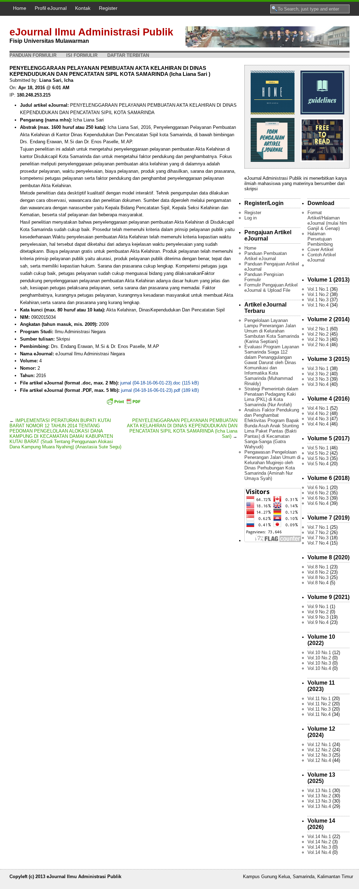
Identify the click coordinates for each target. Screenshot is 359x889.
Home (19, 8)
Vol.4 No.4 (317, 424)
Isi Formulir (81, 55)
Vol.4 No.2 (317, 413)
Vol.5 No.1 (317, 447)
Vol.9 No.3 (317, 617)
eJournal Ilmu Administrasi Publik (91, 32)
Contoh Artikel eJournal (321, 257)
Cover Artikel (320, 249)
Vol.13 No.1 (319, 790)
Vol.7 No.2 (317, 532)
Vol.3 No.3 (317, 379)
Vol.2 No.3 (317, 339)
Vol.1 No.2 (317, 294)
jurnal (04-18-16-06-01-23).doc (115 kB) (159, 383)
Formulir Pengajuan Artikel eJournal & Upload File (271, 287)
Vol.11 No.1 (319, 698)
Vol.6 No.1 (317, 487)
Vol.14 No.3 (319, 847)
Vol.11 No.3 (319, 709)
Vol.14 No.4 (319, 852)
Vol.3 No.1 (317, 368)
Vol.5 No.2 (317, 453)
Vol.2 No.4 (317, 344)
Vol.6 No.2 (317, 492)
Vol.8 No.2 (317, 572)
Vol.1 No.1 (317, 289)
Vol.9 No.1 (317, 606)
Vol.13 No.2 (319, 795)
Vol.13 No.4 (319, 806)
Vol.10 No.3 (319, 663)
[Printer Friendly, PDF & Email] (123, 401)
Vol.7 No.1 (317, 527)
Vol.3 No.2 (317, 373)
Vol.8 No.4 (317, 582)
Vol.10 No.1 (319, 652)
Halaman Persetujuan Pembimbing (320, 239)
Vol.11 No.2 (319, 703)
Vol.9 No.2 (317, 611)
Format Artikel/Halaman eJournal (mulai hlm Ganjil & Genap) (327, 220)
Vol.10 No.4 (319, 668)
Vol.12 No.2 (319, 749)
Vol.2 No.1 (317, 328)
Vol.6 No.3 (317, 498)
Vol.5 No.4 (317, 463)
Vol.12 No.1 (319, 744)
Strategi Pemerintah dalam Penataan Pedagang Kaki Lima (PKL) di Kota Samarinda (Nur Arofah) (271, 396)
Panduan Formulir (32, 55)
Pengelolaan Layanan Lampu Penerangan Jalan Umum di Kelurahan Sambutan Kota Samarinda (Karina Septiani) (271, 331)
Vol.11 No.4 (319, 714)
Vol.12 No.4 (319, 760)
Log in (250, 217)
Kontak (82, 8)
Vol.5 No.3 (317, 458)
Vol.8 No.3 (317, 577)
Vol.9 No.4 (317, 622)
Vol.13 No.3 (319, 801)
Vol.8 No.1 (317, 566)
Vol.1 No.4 (317, 305)
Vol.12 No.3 (319, 755)
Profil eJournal (51, 8)
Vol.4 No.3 (317, 418)
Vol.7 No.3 (317, 537)
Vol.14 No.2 (319, 841)
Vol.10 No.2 (319, 657)
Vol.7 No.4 (317, 543)
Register (108, 8)
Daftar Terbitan (128, 55)
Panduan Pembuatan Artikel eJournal (265, 256)
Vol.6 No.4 (317, 503)
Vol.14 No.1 (319, 836)
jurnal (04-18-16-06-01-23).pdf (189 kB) (160, 390)
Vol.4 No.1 (317, 408)
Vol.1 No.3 (317, 299)
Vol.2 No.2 (317, 334)
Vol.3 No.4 (317, 384)
